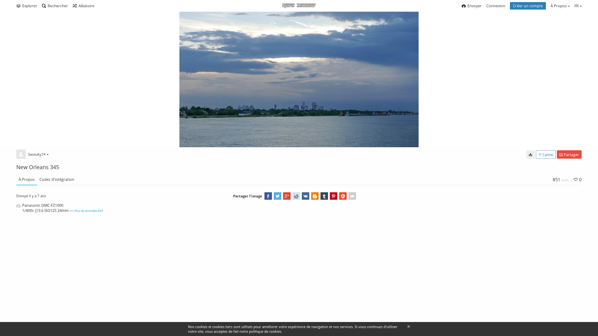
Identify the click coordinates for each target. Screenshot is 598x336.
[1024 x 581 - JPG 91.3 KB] (530, 154)
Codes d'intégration (56, 179)
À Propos (27, 179)
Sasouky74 (37, 154)
